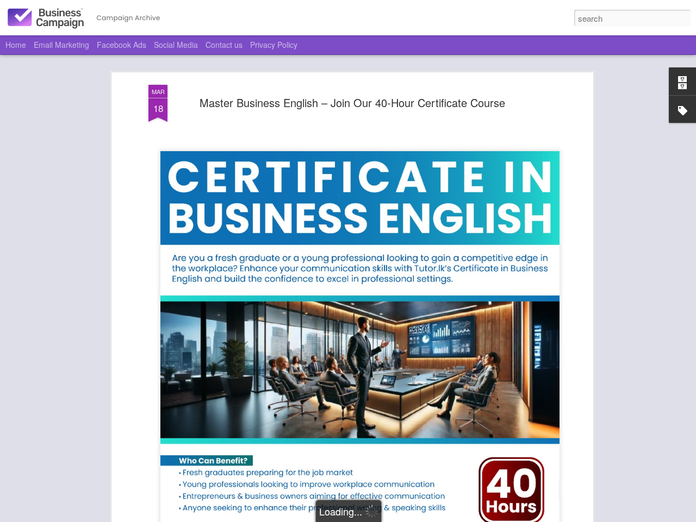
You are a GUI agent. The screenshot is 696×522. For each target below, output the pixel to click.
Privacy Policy (273, 44)
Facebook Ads (121, 44)
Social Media (176, 44)
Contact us (224, 44)
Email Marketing (61, 44)
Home (15, 44)
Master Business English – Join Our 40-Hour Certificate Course (352, 102)
